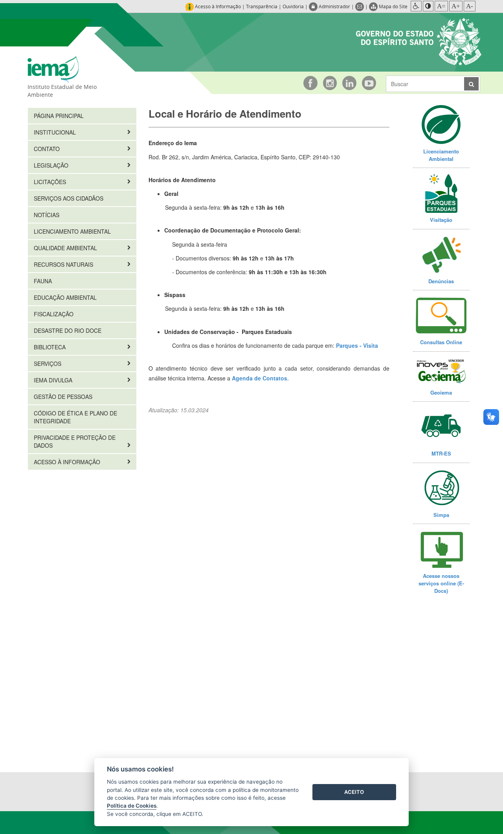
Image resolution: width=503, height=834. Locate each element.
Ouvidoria (293, 6)
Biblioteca (50, 347)
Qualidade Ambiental (66, 248)
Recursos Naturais (64, 264)
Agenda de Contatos (259, 378)
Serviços (48, 363)
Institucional (55, 132)
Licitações (51, 182)
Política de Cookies (131, 806)
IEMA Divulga (54, 380)
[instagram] (330, 83)
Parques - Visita (357, 345)
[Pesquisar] (471, 83)
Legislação (52, 165)
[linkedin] (349, 83)
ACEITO (354, 792)
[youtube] (369, 83)
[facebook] (310, 83)
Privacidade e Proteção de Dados (75, 441)
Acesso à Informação (68, 462)
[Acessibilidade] (416, 6)
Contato (47, 149)
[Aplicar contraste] (428, 6)
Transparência (261, 6)
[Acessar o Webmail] (360, 6)
